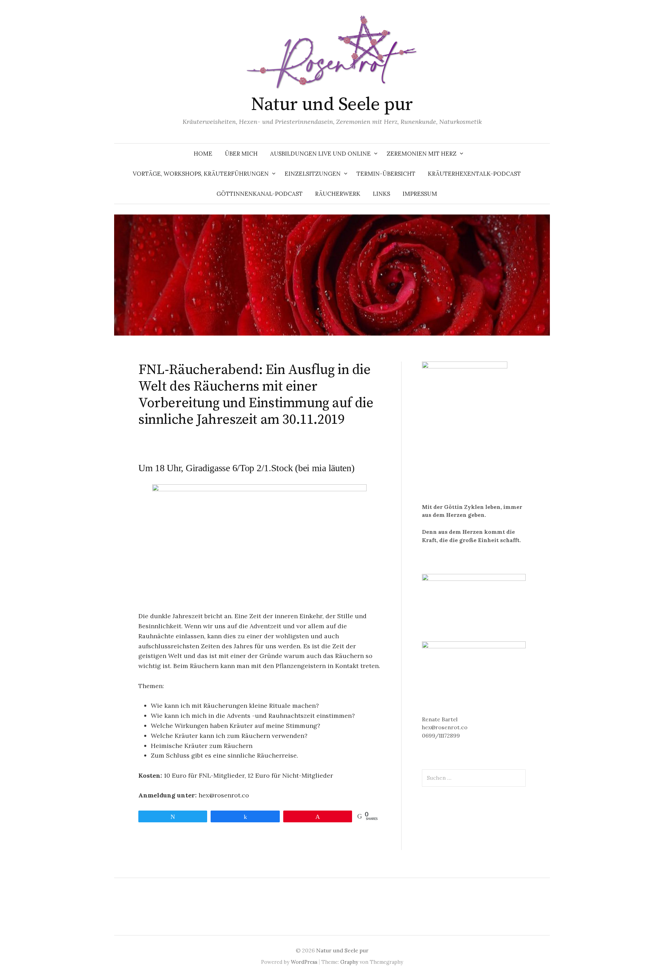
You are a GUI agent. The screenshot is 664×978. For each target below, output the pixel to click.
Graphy (349, 962)
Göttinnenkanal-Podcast (259, 194)
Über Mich (241, 153)
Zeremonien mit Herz (421, 153)
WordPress (304, 962)
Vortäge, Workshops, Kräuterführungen (201, 173)
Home (203, 153)
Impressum (420, 194)
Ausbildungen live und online (320, 153)
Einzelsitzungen (313, 173)
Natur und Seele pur (332, 104)
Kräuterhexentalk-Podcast (474, 173)
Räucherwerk (337, 194)
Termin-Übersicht (386, 173)
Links (381, 194)
